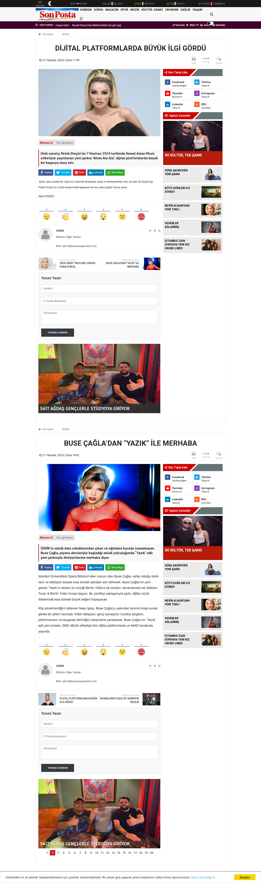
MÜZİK (134, 9)
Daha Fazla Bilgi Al (203, 877)
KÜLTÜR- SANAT (152, 9)
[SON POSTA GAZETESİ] (57, 14)
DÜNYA (98, 9)
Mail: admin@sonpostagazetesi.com (76, 246)
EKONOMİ (171, 9)
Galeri (207, 25)
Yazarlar (180, 25)
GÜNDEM (86, 9)
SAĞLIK (185, 9)
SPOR (124, 9)
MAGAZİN (111, 9)
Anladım (245, 877)
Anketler (220, 25)
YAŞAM (197, 9)
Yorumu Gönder (57, 332)
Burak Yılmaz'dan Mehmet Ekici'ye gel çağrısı (76, 25)
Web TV (194, 25)
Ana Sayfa (47, 34)
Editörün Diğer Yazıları (68, 237)
